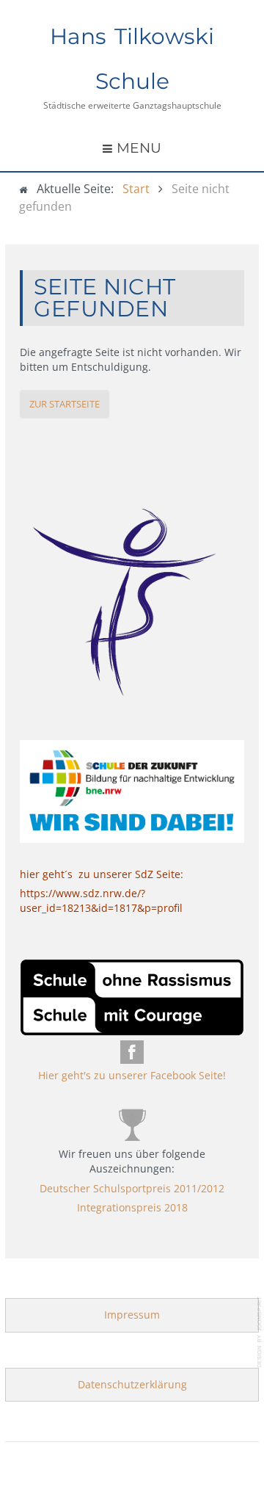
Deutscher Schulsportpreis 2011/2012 (132, 1188)
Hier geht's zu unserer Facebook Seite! (132, 1075)
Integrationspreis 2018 (132, 1207)
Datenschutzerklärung (132, 1384)
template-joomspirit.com (260, 1332)
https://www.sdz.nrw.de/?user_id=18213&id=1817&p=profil (101, 900)
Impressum (132, 1315)
